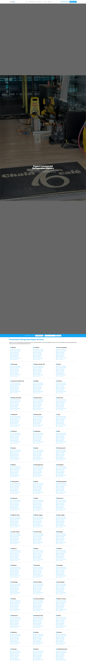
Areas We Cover (39, 1)
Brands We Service (32, 1)
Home (27, 1)
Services (45, 1)
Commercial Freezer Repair (16, 350)
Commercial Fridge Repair (15, 349)
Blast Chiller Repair (14, 359)
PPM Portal (49, 1)
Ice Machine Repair (14, 356)
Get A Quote (59, 335)
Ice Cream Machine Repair (15, 374)
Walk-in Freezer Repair (15, 353)
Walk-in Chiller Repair (15, 352)
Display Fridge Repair (15, 355)
